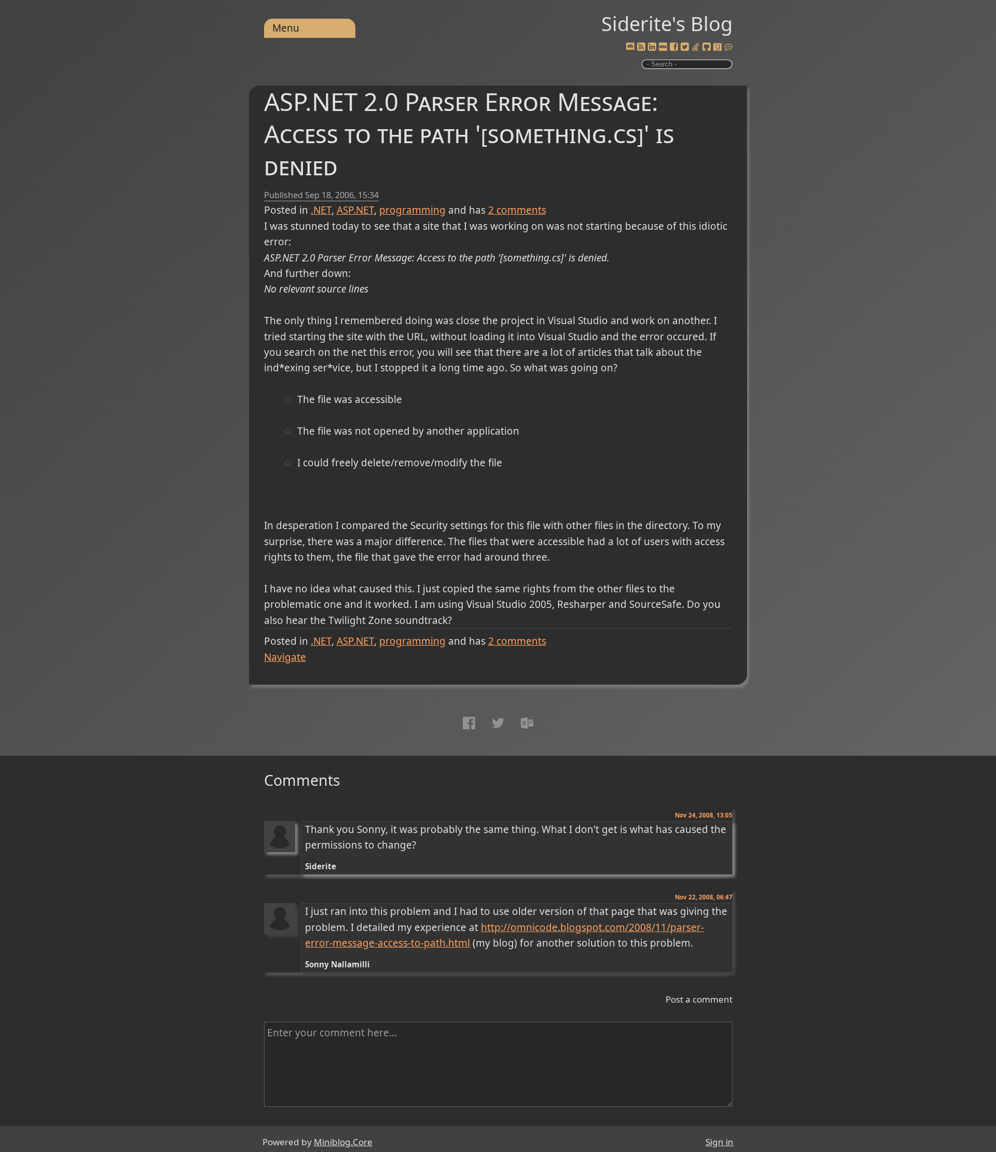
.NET (321, 210)
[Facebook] (674, 47)
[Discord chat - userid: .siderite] (630, 47)
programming (412, 210)
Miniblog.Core (343, 1142)
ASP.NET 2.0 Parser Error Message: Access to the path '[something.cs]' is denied (469, 134)
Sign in (720, 1142)
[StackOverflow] (695, 47)
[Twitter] (685, 47)
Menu (285, 28)
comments (517, 210)
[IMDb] (663, 47)
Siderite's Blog (666, 23)
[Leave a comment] (728, 47)
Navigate (285, 657)
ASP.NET (355, 210)
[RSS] (641, 47)
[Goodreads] (717, 47)
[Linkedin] (652, 47)
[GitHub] (706, 47)
